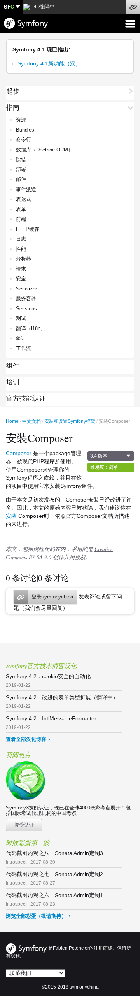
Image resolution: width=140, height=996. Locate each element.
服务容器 (26, 298)
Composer (19, 453)
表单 (21, 209)
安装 (11, 516)
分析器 (23, 259)
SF (9, 6)
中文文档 (31, 421)
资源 (21, 120)
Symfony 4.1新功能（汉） (49, 63)
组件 (12, 366)
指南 (12, 107)
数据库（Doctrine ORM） (44, 150)
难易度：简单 (104, 467)
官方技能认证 (26, 398)
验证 (21, 338)
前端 (21, 219)
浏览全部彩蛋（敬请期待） (36, 916)
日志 (21, 239)
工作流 (23, 348)
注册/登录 (133, 7)
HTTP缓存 (27, 229)
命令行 (23, 140)
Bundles (25, 130)
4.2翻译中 (43, 6)
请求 (21, 269)
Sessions (26, 308)
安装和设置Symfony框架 (69, 421)
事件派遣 (26, 189)
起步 (12, 91)
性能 (21, 249)
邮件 (21, 179)
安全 (21, 279)
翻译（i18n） (31, 328)
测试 (21, 318)
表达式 (23, 199)
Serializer (26, 289)
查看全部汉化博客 (26, 739)
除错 (21, 159)
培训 (12, 382)
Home (12, 421)
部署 (21, 169)
